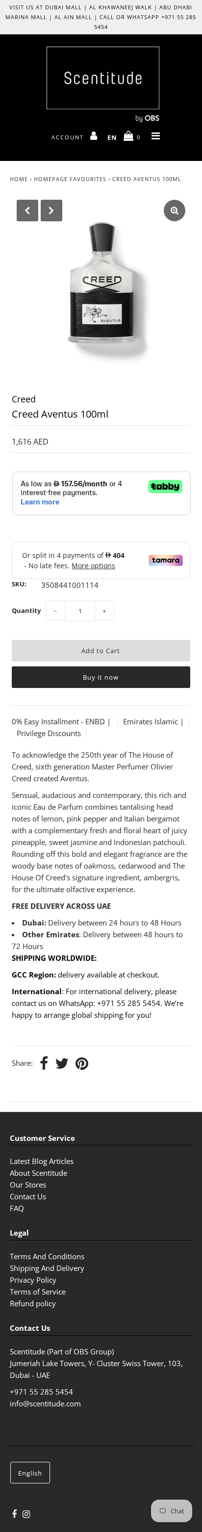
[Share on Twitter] (62, 1064)
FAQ (17, 1208)
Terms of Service (38, 1291)
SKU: (19, 584)
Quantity (26, 610)
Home (19, 179)
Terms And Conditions (47, 1256)
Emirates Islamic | (153, 721)
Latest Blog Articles (42, 1161)
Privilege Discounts (49, 733)
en (112, 137)
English (30, 1473)
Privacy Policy (33, 1280)
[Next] (51, 210)
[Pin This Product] (82, 1064)
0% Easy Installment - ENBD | (62, 721)
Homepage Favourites (70, 179)
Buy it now (101, 677)
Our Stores (28, 1184)
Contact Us (28, 1196)
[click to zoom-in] (174, 210)
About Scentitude (38, 1173)
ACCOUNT (68, 137)
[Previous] (27, 210)
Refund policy (33, 1303)
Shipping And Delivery (47, 1268)
